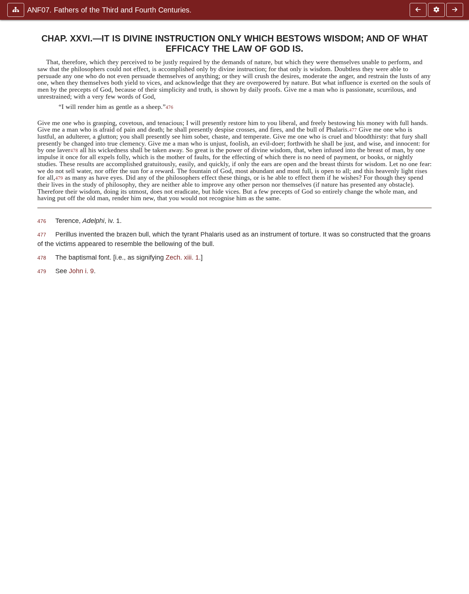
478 (74, 150)
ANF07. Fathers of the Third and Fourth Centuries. (109, 10)
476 (169, 107)
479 (59, 178)
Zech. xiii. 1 (182, 257)
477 (353, 130)
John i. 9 (81, 271)
